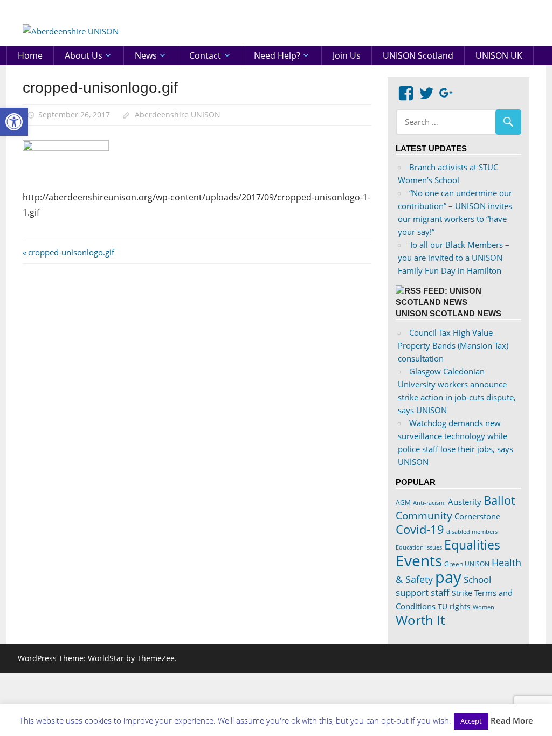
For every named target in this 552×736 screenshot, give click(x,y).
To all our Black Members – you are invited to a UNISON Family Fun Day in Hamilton (453, 257)
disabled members (472, 531)
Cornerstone (477, 516)
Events (419, 560)
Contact (205, 55)
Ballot (499, 500)
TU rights (454, 607)
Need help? (277, 55)
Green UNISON (466, 563)
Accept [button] (471, 721)
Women (483, 607)
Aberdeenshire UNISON (177, 114)
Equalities (472, 544)
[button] (14, 122)
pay (448, 577)
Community (424, 515)
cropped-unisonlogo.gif (70, 252)
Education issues (419, 547)
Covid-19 (420, 529)
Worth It (420, 620)
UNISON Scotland (418, 55)
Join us (347, 55)
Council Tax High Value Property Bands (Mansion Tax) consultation (453, 345)
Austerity (464, 501)
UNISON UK (498, 55)
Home (30, 55)
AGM (403, 502)
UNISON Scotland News (448, 313)
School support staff (443, 586)
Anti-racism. (429, 502)
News (146, 55)
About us (83, 55)
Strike (462, 593)
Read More (512, 720)
